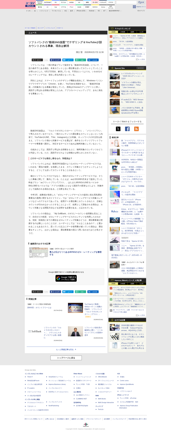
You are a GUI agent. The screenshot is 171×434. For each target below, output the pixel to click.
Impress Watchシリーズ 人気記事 (128, 280)
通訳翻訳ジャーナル (105, 384)
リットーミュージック (83, 377)
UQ (65, 11)
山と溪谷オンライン (83, 395)
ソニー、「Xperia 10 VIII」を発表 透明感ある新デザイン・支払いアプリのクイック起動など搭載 (129, 38)
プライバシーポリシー (93, 419)
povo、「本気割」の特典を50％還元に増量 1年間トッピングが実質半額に (132, 169)
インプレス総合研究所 (34, 384)
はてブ (70, 60)
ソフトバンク (43, 11)
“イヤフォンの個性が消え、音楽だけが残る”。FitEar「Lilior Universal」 (132, 84)
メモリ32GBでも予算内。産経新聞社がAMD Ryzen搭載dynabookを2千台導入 (132, 110)
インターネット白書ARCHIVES (38, 410)
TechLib (100, 409)
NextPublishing (54, 406)
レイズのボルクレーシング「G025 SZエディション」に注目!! (132, 75)
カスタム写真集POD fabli (129, 402)
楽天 (71, 11)
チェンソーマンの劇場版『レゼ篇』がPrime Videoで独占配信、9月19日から (132, 221)
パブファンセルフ (126, 391)
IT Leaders (31, 388)
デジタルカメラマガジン (35, 402)
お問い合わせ (49, 419)
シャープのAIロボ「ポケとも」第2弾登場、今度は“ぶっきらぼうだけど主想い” (132, 230)
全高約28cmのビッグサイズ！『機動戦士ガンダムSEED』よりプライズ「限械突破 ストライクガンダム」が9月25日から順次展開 (129, 306)
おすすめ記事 (120, 320)
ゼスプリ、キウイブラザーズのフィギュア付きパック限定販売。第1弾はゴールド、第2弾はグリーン (129, 290)
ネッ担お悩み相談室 (34, 396)
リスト (46, 60)
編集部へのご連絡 (77, 419)
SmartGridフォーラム (56, 377)
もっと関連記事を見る (65, 350)
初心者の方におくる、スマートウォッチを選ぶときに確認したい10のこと (132, 336)
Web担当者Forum (33, 380)
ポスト (39, 60)
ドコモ (28, 11)
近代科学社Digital (82, 406)
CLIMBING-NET (81, 399)
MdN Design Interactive (106, 402)
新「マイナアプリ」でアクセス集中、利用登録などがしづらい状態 (132, 143)
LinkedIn (94, 60)
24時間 (122, 32)
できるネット (31, 406)
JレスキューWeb (103, 388)
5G (99, 11)
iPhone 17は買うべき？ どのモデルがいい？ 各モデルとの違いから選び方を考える (132, 345)
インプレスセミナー (55, 388)
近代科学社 (77, 402)
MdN (97, 396)
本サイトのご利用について (34, 419)
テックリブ (99, 406)
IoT (104, 11)
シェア (57, 60)
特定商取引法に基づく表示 (138, 419)
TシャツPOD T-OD (83, 384)
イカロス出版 (100, 374)
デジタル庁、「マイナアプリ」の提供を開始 (128, 45)
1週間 (132, 32)
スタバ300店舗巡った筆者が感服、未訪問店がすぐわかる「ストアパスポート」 (132, 270)
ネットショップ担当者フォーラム (60, 380)
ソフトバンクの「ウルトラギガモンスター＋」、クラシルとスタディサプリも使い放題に (52, 333)
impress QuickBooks (127, 384)
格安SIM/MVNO (114, 11)
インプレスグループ (119, 419)
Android (91, 11)
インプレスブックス (55, 402)
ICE (118, 374)
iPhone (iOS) (81, 11)
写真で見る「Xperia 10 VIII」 (132, 241)
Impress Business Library (57, 384)
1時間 (113, 32)
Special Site (120, 68)
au (35, 11)
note (82, 60)
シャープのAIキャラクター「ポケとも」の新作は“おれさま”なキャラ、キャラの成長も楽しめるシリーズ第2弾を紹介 (132, 182)
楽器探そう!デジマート (84, 380)
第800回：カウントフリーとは (39, 308)
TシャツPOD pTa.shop (128, 398)
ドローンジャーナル (34, 392)
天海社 (122, 377)
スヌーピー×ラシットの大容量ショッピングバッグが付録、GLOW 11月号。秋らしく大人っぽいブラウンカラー (129, 301)
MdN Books (102, 399)
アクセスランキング (122, 29)
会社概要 (107, 419)
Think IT (30, 377)
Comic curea (124, 380)
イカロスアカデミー (105, 392)
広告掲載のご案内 (63, 419)
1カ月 (141, 32)
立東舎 (78, 388)
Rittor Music (78, 374)
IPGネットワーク (123, 395)
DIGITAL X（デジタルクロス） (59, 392)
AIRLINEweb (102, 377)
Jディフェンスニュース (106, 380)
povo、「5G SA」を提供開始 (123, 41)
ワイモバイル (56, 11)
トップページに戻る (66, 358)
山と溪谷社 (77, 392)
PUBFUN (120, 388)
